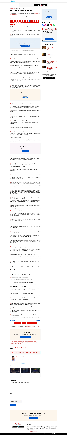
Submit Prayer (25, 151)
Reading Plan (12, 343)
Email (11, 396)
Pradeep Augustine (20, 356)
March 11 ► (38, 320)
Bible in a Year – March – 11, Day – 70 (32, 353)
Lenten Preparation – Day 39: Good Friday (52, 68)
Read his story (37, 360)
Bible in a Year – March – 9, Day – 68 (18, 353)
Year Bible (16, 343)
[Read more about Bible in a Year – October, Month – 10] (35, 372)
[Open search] (56, 1)
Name (11, 393)
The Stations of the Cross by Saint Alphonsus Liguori (50, 48)
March (11, 18)
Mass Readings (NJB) (25, 45)
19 (16, 22)
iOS (23, 360)
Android (22, 360)
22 (22, 22)
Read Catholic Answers (25, 336)
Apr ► (13, 24)
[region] (49, 34)
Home (11, 8)
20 (18, 22)
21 (20, 22)
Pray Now (25, 97)
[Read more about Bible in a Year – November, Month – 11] (25, 372)
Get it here (55, 40)
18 (14, 22)
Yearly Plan (13, 8)
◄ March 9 (12, 320)
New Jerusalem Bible (36, 13)
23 (24, 22)
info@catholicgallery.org (33, 431)
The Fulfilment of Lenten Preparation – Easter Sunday (51, 55)
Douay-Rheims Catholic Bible (13, 14)
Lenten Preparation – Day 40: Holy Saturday (52, 62)
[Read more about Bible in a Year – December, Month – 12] (15, 372)
